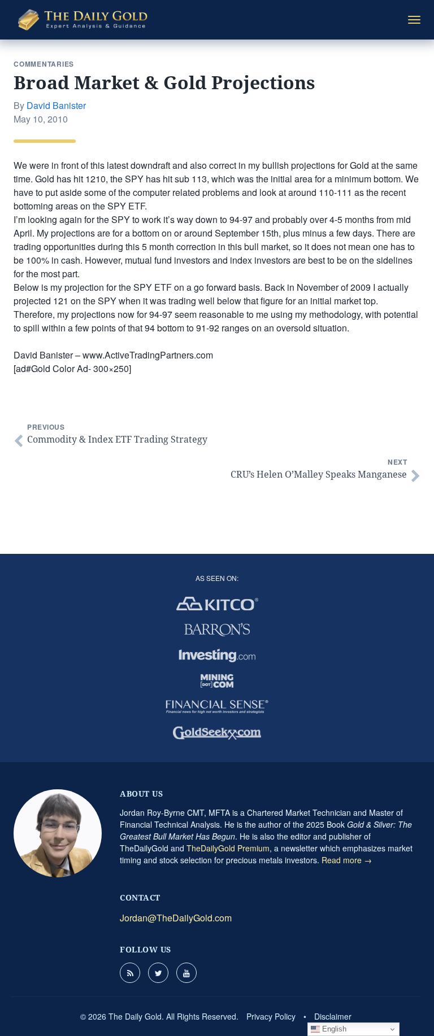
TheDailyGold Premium (228, 848)
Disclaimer (332, 1016)
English (333, 1029)
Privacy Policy (271, 1016)
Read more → (347, 859)
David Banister (56, 105)
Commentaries (44, 64)
